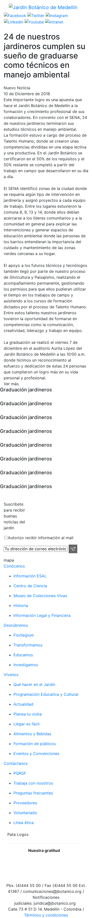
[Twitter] (35, 15)
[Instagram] (56, 15)
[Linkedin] (13, 21)
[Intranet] (53, 21)
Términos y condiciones (46, 915)
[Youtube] (33, 21)
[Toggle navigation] (85, 7)
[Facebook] (15, 15)
